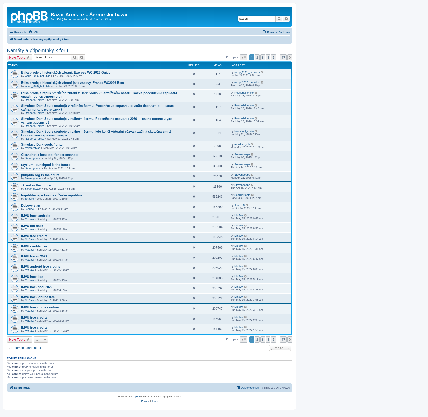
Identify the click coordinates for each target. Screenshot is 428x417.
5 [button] (273, 57)
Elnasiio (29, 198)
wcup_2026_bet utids (37, 75)
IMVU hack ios (32, 277)
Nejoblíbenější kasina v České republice (51, 195)
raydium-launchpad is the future (45, 165)
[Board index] (29, 16)
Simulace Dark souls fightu (42, 144)
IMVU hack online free (38, 297)
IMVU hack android (35, 216)
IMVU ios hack (32, 226)
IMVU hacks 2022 (34, 256)
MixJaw (29, 219)
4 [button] (268, 57)
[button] (243, 57)
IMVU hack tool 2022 (36, 287)
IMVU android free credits (40, 266)
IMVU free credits (34, 236)
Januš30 (30, 208)
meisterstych (32, 147)
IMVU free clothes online (40, 307)
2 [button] (257, 57)
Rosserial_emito (34, 99)
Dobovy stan (30, 205)
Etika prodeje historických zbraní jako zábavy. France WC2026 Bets (72, 83)
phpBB (136, 396)
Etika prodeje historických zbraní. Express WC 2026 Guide (65, 72)
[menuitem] (33, 32)
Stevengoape (33, 158)
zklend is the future (36, 185)
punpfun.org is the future (40, 175)
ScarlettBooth (242, 194)
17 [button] (283, 57)
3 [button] (263, 57)
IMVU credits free (34, 246)
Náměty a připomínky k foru (37, 50)
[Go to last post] (262, 72)
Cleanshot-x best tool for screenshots (49, 155)
